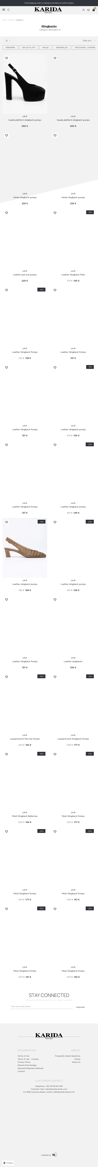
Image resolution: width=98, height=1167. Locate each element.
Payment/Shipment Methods (30, 1068)
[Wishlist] (6, 58)
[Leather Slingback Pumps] (73, 316)
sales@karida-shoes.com (56, 1089)
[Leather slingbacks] (73, 625)
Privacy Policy (24, 1062)
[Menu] (2, 9)
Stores (77, 1059)
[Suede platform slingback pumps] (25, 84)
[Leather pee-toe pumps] (25, 238)
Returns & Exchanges (27, 1065)
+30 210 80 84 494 (54, 1086)
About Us (76, 1062)
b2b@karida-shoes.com (64, 1092)
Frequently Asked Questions (67, 1056)
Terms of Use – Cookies (28, 1059)
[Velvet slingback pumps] (25, 161)
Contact (21, 1071)
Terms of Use (23, 1056)
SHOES (11, 20)
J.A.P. (24, 116)
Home (4, 20)
